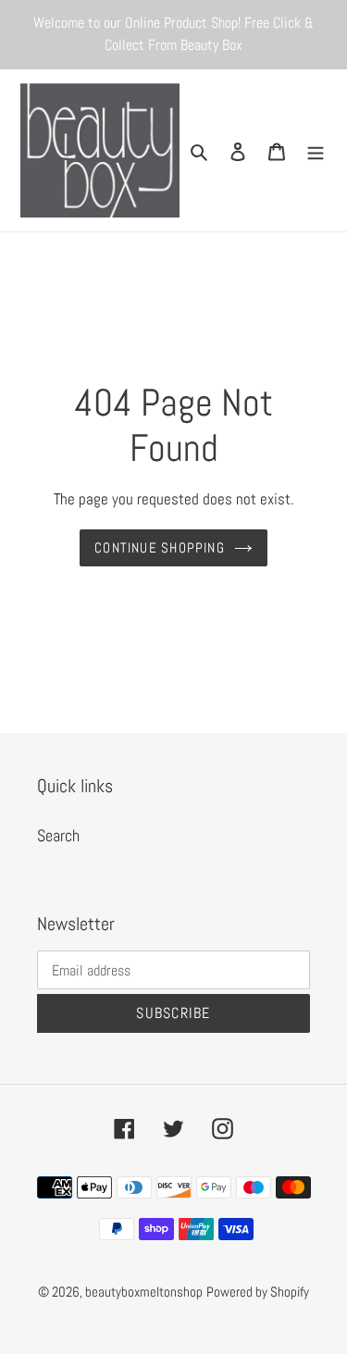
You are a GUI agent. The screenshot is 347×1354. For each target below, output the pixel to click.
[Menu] (315, 150)
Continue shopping (159, 547)
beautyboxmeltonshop (144, 1291)
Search (58, 835)
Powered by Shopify (257, 1291)
